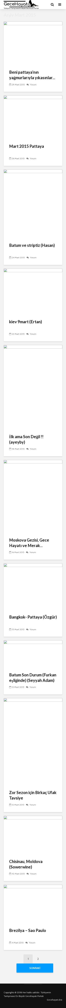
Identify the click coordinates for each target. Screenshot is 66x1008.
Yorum (33, 84)
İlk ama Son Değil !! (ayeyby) (26, 439)
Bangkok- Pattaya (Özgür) (33, 617)
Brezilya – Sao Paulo (27, 930)
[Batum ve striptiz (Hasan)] (33, 203)
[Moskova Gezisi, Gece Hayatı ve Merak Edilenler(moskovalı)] (33, 496)
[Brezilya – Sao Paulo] (33, 904)
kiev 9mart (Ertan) (25, 321)
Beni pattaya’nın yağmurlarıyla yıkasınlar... (32, 75)
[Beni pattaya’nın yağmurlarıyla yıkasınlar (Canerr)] (33, 43)
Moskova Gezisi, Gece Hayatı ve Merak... (29, 543)
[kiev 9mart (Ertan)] (33, 291)
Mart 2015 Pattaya (26, 146)
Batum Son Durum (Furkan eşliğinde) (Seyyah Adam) (32, 677)
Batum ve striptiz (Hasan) (32, 245)
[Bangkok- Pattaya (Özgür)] (33, 586)
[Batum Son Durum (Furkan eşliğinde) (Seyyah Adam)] (33, 654)
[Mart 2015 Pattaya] (33, 117)
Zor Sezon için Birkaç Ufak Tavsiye (32, 795)
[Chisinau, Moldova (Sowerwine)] (33, 835)
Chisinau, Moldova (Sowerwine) (26, 864)
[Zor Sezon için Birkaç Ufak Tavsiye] (33, 741)
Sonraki (34, 968)
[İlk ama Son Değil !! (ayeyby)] (33, 387)
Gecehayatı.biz (54, 999)
